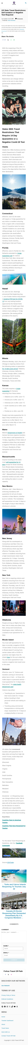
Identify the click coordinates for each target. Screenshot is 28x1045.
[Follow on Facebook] (5, 974)
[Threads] (17, 1007)
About (3, 1024)
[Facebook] (5, 1007)
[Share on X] (7, 39)
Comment (5, 929)
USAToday (10, 862)
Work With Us (5, 1032)
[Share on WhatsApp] (10, 39)
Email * (6, 952)
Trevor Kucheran (11, 20)
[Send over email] (13, 39)
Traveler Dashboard (7, 1020)
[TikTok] (12, 1007)
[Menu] (2, 3)
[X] (10, 1007)
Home (3, 1017)
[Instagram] (7, 1007)
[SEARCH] (26, 3)
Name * (6, 946)
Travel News (5, 1028)
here (8, 657)
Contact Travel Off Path (8, 1036)
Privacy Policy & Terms (8, 995)
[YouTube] (15, 1007)
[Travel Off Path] (14, 3)
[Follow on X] (8, 974)
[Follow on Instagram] (11, 974)
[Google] (2, 1007)
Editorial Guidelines (7, 999)
